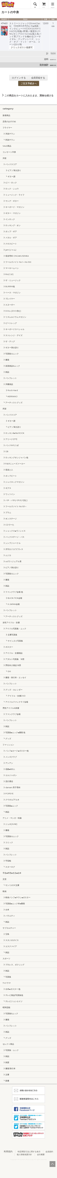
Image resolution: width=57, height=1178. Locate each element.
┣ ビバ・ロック (10, 182)
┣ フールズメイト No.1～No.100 (17, 262)
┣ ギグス (7, 488)
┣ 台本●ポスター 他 (11, 989)
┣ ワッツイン (9, 494)
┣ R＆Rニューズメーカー (14, 463)
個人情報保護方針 (24, 1154)
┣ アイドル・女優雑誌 (12, 653)
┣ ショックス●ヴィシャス (14, 531)
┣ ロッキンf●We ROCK (13, 433)
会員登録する (38, 77)
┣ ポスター (8, 647)
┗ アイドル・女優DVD (14, 696)
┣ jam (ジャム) (9, 250)
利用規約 (8, 1151)
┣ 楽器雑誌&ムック (11, 366)
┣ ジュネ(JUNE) (10, 824)
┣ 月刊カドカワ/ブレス (13, 549)
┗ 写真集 (7, 977)
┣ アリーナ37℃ (10, 439)
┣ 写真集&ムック (10, 1013)
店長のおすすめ (9, 121)
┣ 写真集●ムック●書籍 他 (14, 732)
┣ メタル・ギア (10, 237)
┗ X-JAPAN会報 (11, 604)
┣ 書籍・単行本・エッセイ (14, 677)
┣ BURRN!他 (9, 286)
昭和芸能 (6, 1007)
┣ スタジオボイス (11, 940)
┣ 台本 (6, 909)
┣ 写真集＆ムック (11, 353)
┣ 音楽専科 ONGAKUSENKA (16, 256)
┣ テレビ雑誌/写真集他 (13, 995)
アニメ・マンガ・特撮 (12, 818)
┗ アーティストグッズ (12, 402)
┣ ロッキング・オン (12, 225)
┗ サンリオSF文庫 (11, 885)
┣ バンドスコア (10, 164)
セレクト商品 (8, 1044)
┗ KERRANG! (10, 396)
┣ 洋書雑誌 (8, 384)
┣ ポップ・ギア (10, 231)
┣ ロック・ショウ (11, 189)
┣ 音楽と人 (8, 470)
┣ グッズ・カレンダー (12, 690)
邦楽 (4, 408)
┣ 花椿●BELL (9, 769)
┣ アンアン (8, 763)
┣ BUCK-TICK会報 (12, 598)
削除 (53, 26)
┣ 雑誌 (6, 372)
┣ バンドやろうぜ (11, 445)
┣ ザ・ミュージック (12, 280)
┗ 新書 (6, 1081)
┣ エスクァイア (10, 946)
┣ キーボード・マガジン (13, 207)
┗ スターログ (9, 867)
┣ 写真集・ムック (11, 1050)
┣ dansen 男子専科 (11, 787)
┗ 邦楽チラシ (9, 140)
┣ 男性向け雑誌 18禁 (12, 665)
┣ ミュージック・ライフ (13, 195)
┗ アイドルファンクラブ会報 (15, 702)
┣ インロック (9, 219)
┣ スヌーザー (9, 305)
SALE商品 (7, 146)
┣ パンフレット (10, 378)
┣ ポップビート (10, 476)
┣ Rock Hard (10, 390)
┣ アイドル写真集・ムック (14, 628)
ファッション (8, 744)
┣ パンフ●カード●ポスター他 (16, 751)
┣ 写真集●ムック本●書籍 (14, 903)
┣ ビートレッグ (10, 323)
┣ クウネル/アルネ (11, 799)
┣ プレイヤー (9, 298)
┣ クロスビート (10, 243)
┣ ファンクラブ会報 (12, 714)
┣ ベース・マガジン (12, 292)
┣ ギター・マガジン (12, 213)
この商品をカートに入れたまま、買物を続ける (29, 95)
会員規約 (49, 1151)
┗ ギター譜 (9, 176)
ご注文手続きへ (29, 83)
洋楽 (4, 158)
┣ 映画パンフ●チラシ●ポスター (16, 897)
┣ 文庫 (6, 1074)
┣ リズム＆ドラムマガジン (14, 317)
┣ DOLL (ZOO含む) (12, 311)
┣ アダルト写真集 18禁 (13, 659)
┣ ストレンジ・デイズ (12, 335)
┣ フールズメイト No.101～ (15, 506)
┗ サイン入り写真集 (13, 641)
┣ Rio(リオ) (8, 274)
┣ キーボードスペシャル (13, 329)
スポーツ (6, 958)
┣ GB (5, 451)
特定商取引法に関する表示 (29, 1151)
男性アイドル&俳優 (11, 708)
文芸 (4, 879)
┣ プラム (7, 512)
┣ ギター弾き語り (11, 347)
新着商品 (6, 115)
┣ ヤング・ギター (11, 201)
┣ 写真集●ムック (10, 806)
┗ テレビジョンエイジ (12, 1001)
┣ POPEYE (8, 793)
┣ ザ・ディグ (9, 341)
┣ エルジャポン (10, 775)
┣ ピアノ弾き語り (12, 170)
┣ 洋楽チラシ (9, 134)
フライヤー (7, 127)
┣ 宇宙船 (7, 861)
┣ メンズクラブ (10, 757)
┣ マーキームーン (11, 268)
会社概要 (41, 1154)
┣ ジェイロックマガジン (13, 482)
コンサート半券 (9, 152)
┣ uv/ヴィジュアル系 (12, 561)
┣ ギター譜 (9, 421)
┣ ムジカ (7, 555)
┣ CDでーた (8, 525)
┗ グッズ (7, 738)
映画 (4, 891)
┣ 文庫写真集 (10, 635)
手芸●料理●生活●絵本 (12, 873)
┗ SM (7, 671)
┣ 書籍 (6, 360)
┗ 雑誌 (6, 812)
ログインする (19, 77)
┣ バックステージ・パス (13, 537)
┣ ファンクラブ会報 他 (13, 592)
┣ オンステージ (10, 518)
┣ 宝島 (6, 934)
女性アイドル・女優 (11, 622)
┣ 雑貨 (6, 1062)
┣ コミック (8, 842)
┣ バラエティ (9, 916)
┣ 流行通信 (8, 781)
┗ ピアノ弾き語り (12, 427)
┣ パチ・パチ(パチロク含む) (15, 500)
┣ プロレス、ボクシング (13, 964)
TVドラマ (7, 983)
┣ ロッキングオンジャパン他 (15, 457)
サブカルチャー (9, 928)
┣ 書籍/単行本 (9, 1068)
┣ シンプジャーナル (12, 543)
